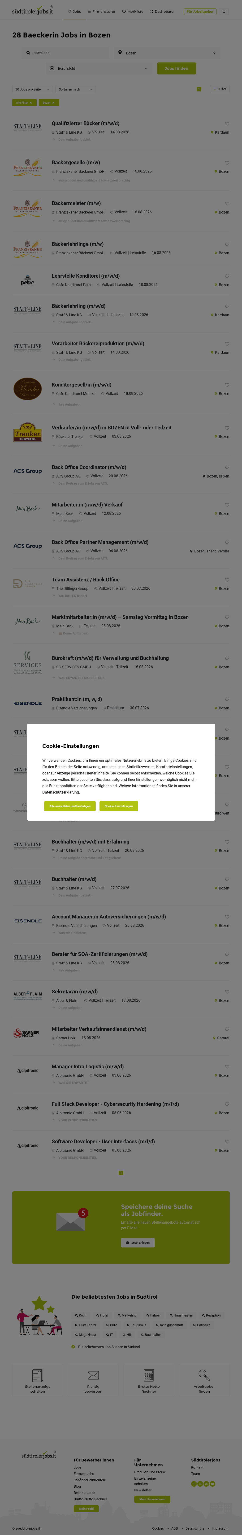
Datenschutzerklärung (60, 792)
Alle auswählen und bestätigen (70, 806)
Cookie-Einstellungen (119, 806)
